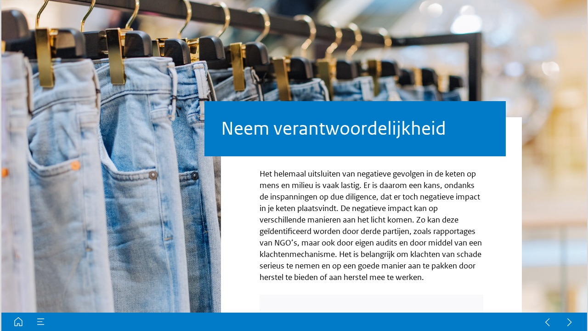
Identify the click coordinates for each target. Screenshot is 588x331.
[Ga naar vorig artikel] (547, 322)
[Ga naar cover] (18, 322)
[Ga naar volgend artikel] (569, 322)
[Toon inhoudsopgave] (41, 322)
